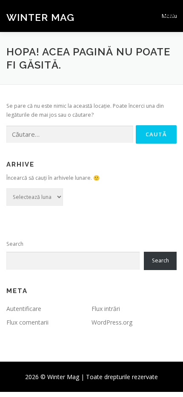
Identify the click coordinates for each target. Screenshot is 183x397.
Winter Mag (40, 17)
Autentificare (23, 309)
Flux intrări (106, 309)
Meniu (169, 16)
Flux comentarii (27, 322)
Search (14, 243)
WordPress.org (112, 322)
